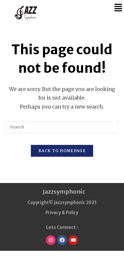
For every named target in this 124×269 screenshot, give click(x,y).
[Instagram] (51, 240)
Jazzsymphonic (64, 191)
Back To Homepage (62, 150)
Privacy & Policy (62, 212)
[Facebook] (62, 240)
